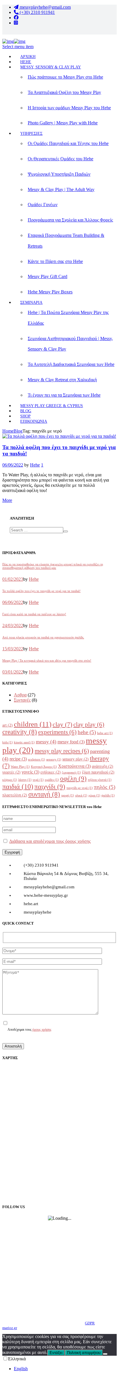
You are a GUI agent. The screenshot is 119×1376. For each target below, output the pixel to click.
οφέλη (73, 778)
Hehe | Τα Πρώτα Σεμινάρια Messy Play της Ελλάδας (68, 318)
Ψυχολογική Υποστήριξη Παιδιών (59, 174)
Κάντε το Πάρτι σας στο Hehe (55, 261)
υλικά (81, 795)
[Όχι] (105, 1354)
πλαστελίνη (14, 795)
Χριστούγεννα (74, 766)
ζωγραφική (71, 772)
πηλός (104, 787)
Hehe (35, 464)
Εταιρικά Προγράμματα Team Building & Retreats (66, 240)
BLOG (25, 411)
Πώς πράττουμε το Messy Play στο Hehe (65, 77)
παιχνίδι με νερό (79, 787)
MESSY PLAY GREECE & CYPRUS (51, 406)
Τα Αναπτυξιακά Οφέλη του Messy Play (64, 92)
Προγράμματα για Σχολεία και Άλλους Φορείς (70, 219)
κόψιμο (9, 779)
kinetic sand (24, 742)
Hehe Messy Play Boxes (50, 291)
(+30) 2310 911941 (36, 12)
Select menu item (18, 46)
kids (7, 742)
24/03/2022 (12, 625)
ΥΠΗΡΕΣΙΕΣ (31, 133)
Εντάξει (56, 1352)
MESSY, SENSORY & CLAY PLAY (50, 67)
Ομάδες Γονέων (42, 204)
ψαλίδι (108, 795)
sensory (53, 759)
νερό (38, 779)
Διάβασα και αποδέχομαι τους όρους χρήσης (50, 841)
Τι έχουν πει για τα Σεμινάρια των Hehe (64, 395)
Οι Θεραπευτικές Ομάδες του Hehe (60, 158)
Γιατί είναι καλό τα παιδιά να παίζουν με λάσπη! (34, 614)
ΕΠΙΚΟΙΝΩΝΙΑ (33, 421)
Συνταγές (22, 700)
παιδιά (17, 786)
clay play (88, 724)
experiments (57, 732)
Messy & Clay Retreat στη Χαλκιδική (62, 379)
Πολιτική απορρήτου (84, 1352)
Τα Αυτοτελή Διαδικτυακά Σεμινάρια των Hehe (71, 364)
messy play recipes (62, 751)
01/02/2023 (12, 579)
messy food (71, 741)
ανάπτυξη (102, 766)
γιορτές (11, 772)
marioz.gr (9, 1328)
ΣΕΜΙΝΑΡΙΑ (31, 302)
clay (62, 724)
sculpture (36, 759)
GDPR (90, 1323)
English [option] (21, 1368)
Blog (18, 431)
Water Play (20, 766)
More (7, 500)
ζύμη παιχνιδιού (98, 772)
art (7, 725)
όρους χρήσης (41, 1030)
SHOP (25, 416)
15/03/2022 (12, 648)
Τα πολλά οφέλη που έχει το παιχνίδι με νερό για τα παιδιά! (41, 591)
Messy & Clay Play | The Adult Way (61, 189)
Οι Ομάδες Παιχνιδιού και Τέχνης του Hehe (68, 143)
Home (8, 431)
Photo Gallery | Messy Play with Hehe (63, 122)
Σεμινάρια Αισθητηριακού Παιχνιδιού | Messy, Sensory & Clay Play (70, 344)
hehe (87, 732)
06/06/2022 (12, 464)
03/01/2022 (12, 671)
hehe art (105, 733)
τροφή (67, 795)
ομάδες (52, 779)
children (32, 724)
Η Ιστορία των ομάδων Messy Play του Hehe (69, 107)
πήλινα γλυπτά (99, 779)
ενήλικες (50, 772)
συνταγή (44, 794)
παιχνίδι (49, 786)
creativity (19, 732)
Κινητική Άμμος (44, 766)
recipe (18, 758)
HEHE (25, 62)
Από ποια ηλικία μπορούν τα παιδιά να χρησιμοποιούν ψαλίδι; (43, 637)
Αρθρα (20, 694)
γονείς (30, 771)
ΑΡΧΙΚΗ (28, 57)
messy (46, 742)
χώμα (94, 795)
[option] (65, 1368)
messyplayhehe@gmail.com (44, 7)
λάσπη (24, 779)
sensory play (75, 759)
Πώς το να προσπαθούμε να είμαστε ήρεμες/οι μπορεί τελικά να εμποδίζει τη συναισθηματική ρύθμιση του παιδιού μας (52, 565)
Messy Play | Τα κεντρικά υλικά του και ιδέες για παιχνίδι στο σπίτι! (46, 660)
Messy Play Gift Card (47, 276)
